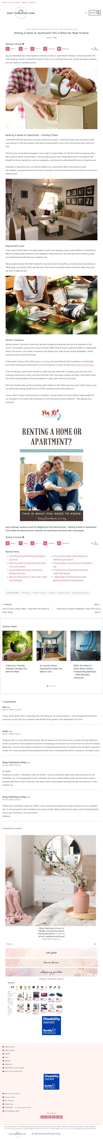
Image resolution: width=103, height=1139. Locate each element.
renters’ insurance (42, 361)
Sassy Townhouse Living (68, 29)
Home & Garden (31, 29)
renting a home (64, 593)
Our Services (9, 1100)
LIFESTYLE (8, 1064)
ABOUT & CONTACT (29, 2)
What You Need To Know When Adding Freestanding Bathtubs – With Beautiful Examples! (85, 671)
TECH (6, 1057)
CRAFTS (7, 1054)
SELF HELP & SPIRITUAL (13, 1071)
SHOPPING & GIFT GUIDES (14, 1068)
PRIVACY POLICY (15, 2)
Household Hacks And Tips (48, 29)
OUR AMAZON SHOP (12, 1111)
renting (52, 593)
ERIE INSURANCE (13, 593)
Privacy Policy (10, 1097)
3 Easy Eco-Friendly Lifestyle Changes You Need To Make (16, 668)
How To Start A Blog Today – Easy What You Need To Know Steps (25, 608)
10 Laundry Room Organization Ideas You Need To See (51, 668)
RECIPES (8, 1061)
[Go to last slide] (5, 657)
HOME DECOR (10, 1047)
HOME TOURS (9, 1050)
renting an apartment (80, 593)
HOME (4, 2)
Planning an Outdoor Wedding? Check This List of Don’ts (79, 608)
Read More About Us (51, 939)
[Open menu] (86, 12)
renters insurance (39, 593)
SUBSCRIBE (9, 1107)
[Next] (97, 657)
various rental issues (84, 365)
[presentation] (17, 646)
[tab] (47, 686)
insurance (26, 593)
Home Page (9, 1104)
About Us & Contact (12, 1093)
